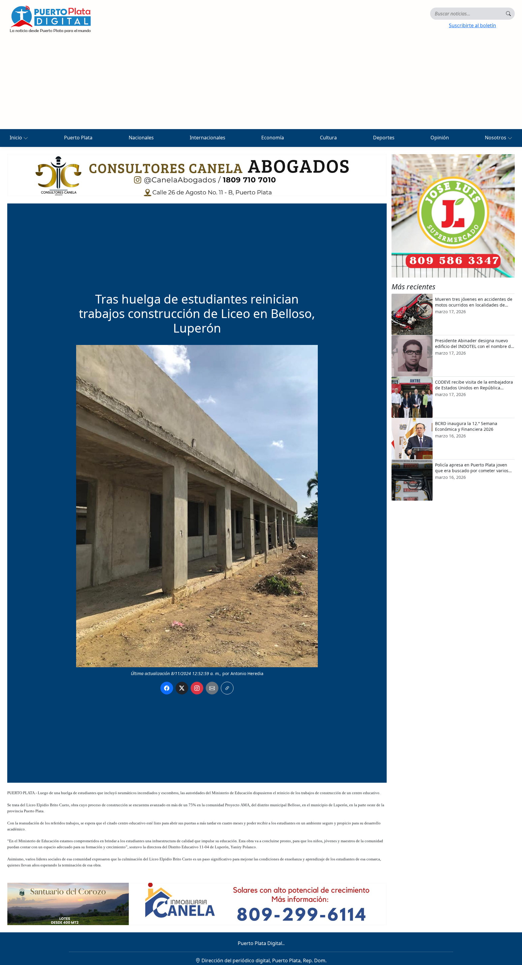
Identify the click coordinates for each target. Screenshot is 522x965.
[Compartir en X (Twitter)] (182, 688)
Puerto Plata (78, 137)
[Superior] (197, 174)
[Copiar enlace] (227, 688)
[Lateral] (453, 216)
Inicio (16, 137)
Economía (272, 137)
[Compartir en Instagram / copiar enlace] (197, 688)
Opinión (439, 137)
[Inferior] (197, 903)
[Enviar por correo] (212, 688)
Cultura (328, 137)
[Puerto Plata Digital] (50, 19)
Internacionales (207, 137)
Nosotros (496, 137)
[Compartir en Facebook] (166, 688)
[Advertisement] (261, 83)
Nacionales (141, 137)
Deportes (384, 137)
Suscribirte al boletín (472, 25)
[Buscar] (508, 13)
